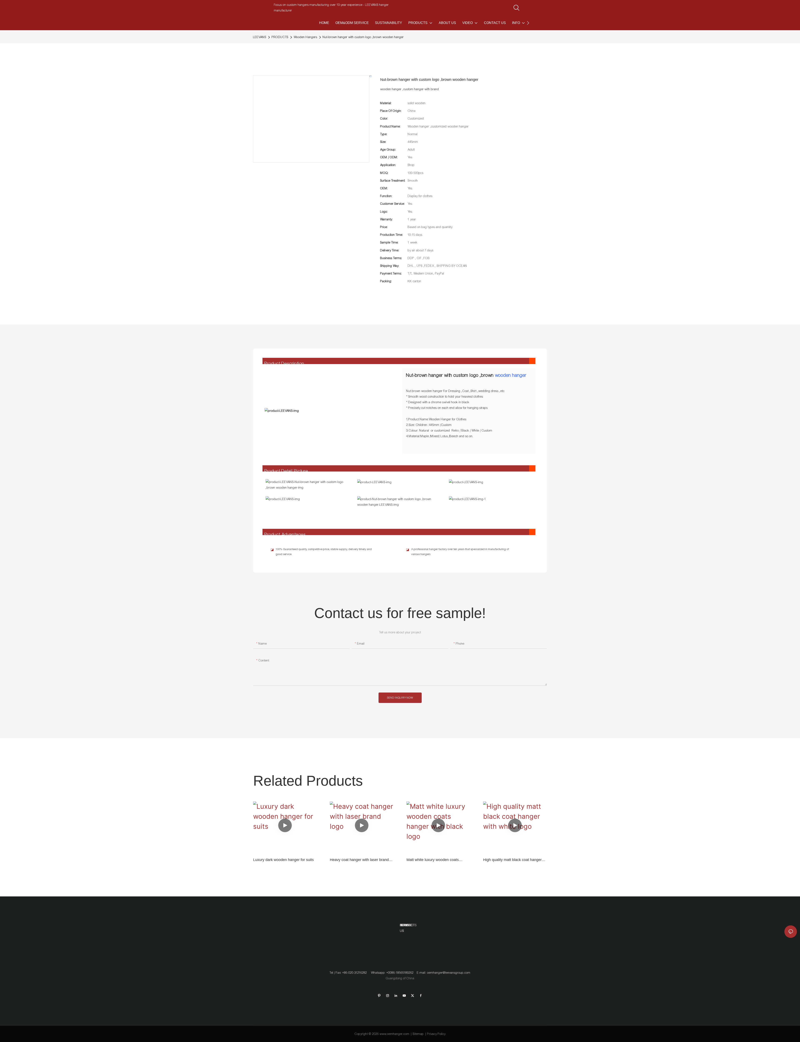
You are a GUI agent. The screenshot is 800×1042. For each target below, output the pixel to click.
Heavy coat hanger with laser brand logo (359, 860)
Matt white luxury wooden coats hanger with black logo (432, 860)
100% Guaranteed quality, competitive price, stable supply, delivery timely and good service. (324, 552)
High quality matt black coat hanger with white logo (512, 860)
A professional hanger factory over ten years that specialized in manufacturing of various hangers (460, 552)
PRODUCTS (280, 37)
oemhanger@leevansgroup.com (448, 973)
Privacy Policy (436, 1034)
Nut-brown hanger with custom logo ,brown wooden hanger (363, 37)
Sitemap (418, 1034)
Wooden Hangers (305, 37)
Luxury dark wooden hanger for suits (283, 860)
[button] (528, 23)
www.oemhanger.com (394, 1034)
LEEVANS (259, 37)
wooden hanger (510, 375)
